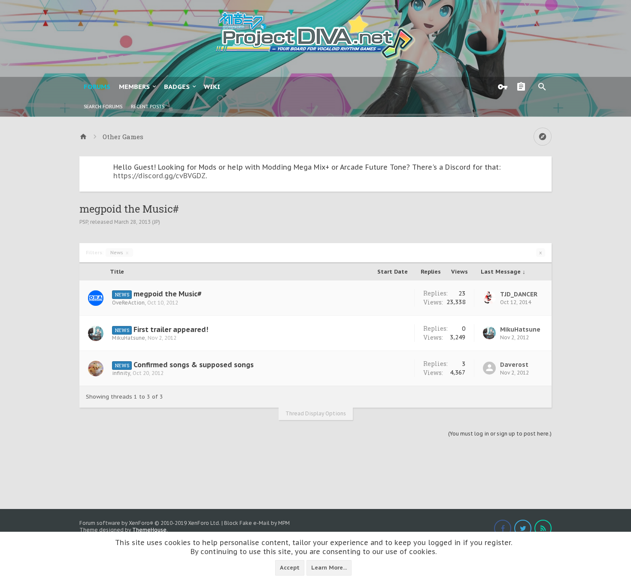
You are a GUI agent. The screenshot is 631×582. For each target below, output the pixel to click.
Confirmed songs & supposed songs (193, 364)
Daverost (514, 365)
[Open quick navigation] (543, 137)
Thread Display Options (315, 413)
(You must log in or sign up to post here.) (500, 433)
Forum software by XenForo (149, 523)
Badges (177, 86)
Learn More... (329, 567)
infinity (121, 373)
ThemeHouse (149, 530)
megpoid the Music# (167, 293)
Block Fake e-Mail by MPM (257, 523)
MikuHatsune (128, 338)
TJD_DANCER (518, 294)
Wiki (212, 86)
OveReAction (128, 302)
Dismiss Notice (546, 164)
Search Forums (103, 107)
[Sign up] (523, 87)
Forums (97, 86)
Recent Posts (147, 107)
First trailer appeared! (170, 329)
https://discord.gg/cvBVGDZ (159, 175)
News (119, 253)
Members (134, 86)
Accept (290, 567)
